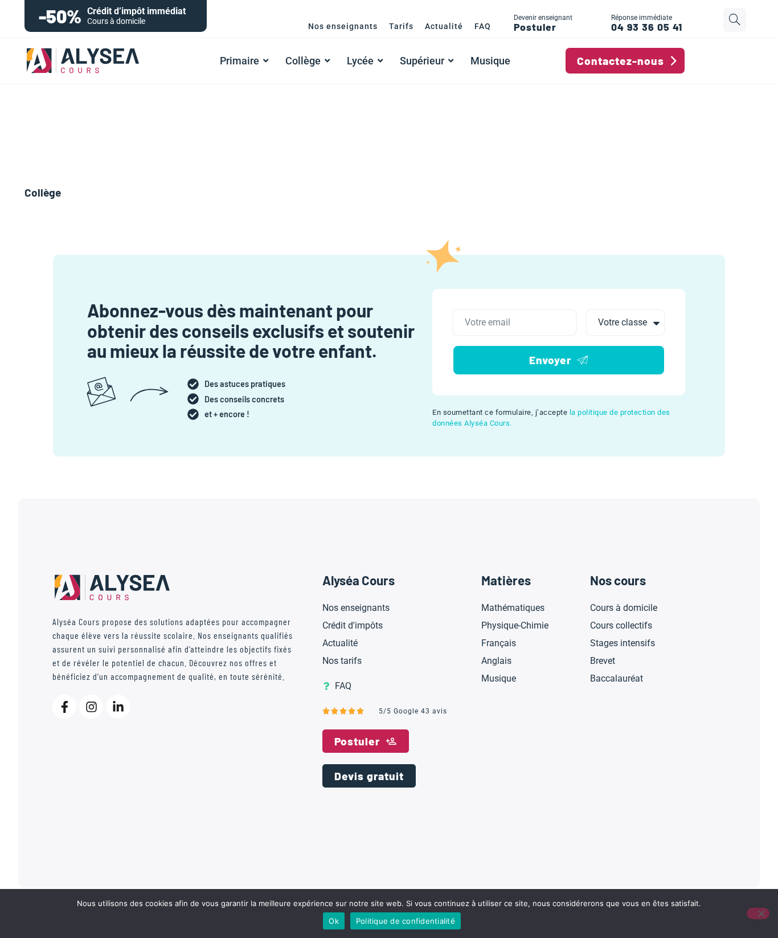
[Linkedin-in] (118, 707)
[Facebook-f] (64, 707)
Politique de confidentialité (405, 920)
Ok (334, 920)
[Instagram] (91, 707)
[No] (758, 913)
